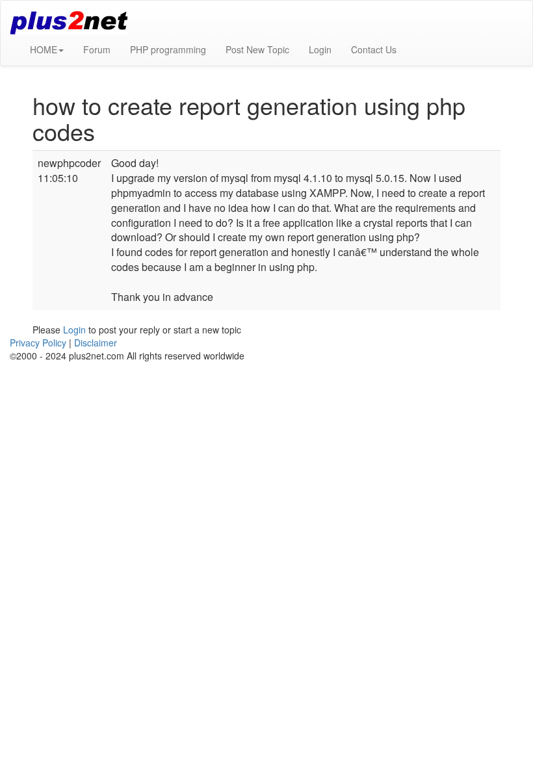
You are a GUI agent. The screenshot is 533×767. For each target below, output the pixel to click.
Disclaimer (95, 342)
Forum (96, 49)
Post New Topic (257, 49)
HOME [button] (43, 49)
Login (320, 49)
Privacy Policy (38, 342)
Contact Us (373, 49)
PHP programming (168, 49)
